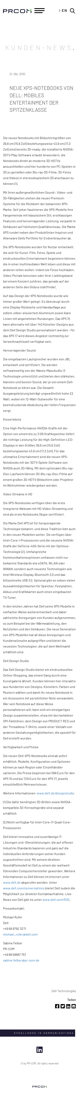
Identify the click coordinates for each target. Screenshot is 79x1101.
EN (64, 10)
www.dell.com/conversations (24, 888)
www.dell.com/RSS (56, 899)
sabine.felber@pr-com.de (21, 960)
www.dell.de (12, 882)
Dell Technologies (63, 991)
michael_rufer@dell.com (20, 934)
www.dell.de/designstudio (55, 793)
